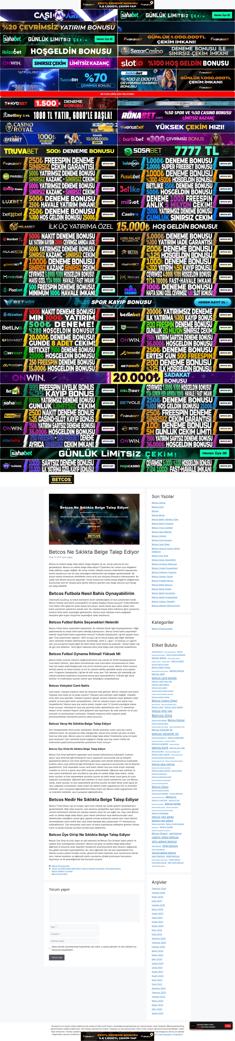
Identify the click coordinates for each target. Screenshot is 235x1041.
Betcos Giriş (158, 507)
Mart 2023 (157, 1009)
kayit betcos (158, 856)
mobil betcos (173, 856)
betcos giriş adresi (159, 720)
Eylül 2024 (157, 934)
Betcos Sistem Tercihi (162, 576)
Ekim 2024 (157, 930)
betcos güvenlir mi (165, 734)
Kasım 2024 (158, 926)
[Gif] (117, 226)
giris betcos (156, 846)
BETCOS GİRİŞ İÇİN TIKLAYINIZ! (117, 94)
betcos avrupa (156, 661)
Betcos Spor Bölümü (162, 532)
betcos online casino (158, 866)
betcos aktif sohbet (173, 658)
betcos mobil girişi (177, 755)
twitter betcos (174, 860)
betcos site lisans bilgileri (160, 783)
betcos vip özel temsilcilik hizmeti (162, 810)
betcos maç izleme (161, 754)
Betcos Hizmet (159, 536)
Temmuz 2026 (159, 888)
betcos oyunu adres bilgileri (174, 761)
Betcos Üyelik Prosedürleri (165, 568)
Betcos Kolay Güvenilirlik (164, 560)
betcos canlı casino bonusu (162, 691)
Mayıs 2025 (157, 909)
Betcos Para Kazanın (162, 540)
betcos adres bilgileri (158, 655)
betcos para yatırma (163, 764)
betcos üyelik (166, 827)
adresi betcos (157, 652)
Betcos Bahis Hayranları (163, 593)
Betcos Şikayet (160, 833)
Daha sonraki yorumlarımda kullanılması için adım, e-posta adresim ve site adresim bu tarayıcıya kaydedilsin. (94, 948)
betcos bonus (177, 670)
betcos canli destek (164, 678)
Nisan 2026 (157, 897)
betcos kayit (160, 747)
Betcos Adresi (158, 503)
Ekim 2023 (157, 980)
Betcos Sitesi (160, 786)
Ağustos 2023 (159, 988)
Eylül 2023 (157, 984)
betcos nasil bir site (158, 761)
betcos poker (176, 771)
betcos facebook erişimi (168, 704)
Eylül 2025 (157, 901)
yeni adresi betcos (159, 863)
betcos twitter (173, 803)
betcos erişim (156, 704)
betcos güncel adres (160, 723)
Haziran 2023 (158, 996)
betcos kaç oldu (177, 748)
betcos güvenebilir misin (177, 727)
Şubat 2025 (157, 913)
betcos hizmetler (170, 741)
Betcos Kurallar (158, 751)
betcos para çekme (161, 770)
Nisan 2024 (157, 955)
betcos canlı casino (159, 688)
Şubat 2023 (157, 1013)
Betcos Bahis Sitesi (161, 667)
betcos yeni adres (163, 816)
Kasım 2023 (158, 976)
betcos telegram (176, 793)
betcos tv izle (174, 800)
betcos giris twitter (174, 707)
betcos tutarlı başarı (158, 797)
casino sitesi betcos (165, 837)
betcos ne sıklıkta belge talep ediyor (66, 868)
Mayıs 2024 (157, 951)
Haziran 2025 (158, 905)
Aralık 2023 (157, 972)
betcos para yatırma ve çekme (161, 768)
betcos (179, 652)
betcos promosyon (159, 774)
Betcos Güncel (176, 720)
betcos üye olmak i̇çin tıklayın (161, 830)
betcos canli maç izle (162, 681)
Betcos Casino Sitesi (164, 700)
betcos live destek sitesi (172, 751)
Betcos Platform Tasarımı (164, 572)
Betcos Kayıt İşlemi (59, 874)
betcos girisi (158, 707)
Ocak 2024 (157, 967)
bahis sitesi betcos (170, 652)
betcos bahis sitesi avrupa (160, 671)
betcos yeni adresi (162, 820)
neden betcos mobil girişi (160, 860)
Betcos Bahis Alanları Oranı (165, 519)
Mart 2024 (157, 959)
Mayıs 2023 (157, 1001)
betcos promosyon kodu (161, 777)
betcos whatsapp (160, 813)
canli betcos (175, 833)
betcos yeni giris (158, 824)
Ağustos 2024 (159, 938)
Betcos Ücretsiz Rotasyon (164, 564)
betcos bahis (177, 661)
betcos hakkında (175, 737)
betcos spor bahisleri (160, 793)
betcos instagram (160, 744)
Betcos (155, 511)
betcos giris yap (162, 710)
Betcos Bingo (158, 515)
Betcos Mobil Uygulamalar (164, 597)
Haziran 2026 (158, 893)
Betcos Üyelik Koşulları (175, 824)
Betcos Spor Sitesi (161, 544)
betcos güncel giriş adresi (160, 727)
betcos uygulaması (172, 807)
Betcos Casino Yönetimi (163, 601)
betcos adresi (159, 658)
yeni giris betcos (176, 862)
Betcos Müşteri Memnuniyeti (166, 605)
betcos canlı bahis (160, 684)
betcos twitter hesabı (158, 807)
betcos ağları (166, 661)
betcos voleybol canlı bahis (93, 868)
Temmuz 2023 (159, 992)
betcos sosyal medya (160, 790)
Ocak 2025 (157, 917)
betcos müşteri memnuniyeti (163, 758)
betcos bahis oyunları (160, 664)
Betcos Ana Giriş (160, 556)
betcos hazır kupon (158, 741)
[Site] (58, 163)
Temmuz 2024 (159, 942)
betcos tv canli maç (159, 800)
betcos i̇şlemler (174, 744)
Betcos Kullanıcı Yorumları (62, 871)
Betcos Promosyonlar (61, 866)
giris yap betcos (158, 849)
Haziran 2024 (158, 947)
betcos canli (158, 674)
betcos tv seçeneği (158, 804)
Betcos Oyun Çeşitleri (162, 528)
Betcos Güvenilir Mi (162, 729)
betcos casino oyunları (161, 697)
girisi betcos (170, 845)
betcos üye (155, 827)
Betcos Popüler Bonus (162, 581)
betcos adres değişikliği (175, 655)
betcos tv (171, 796)
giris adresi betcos (113, 868)
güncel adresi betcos (164, 852)
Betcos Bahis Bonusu (162, 585)
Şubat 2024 (157, 963)
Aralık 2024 (157, 922)
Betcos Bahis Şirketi (161, 589)
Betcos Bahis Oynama (162, 523)
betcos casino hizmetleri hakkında (162, 694)
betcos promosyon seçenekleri (161, 780)
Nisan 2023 (157, 1005)
